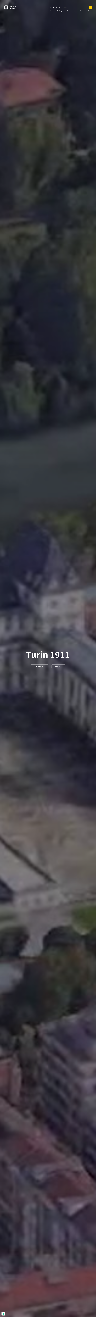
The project (39, 666)
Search (65, 7)
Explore (52, 11)
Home (45, 11)
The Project (60, 11)
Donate (90, 11)
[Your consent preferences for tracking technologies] (3, 1313)
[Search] (90, 7)
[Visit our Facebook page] (53, 7)
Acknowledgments (80, 11)
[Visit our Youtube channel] (56, 7)
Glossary (69, 11)
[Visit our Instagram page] (50, 7)
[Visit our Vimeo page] (60, 7)
